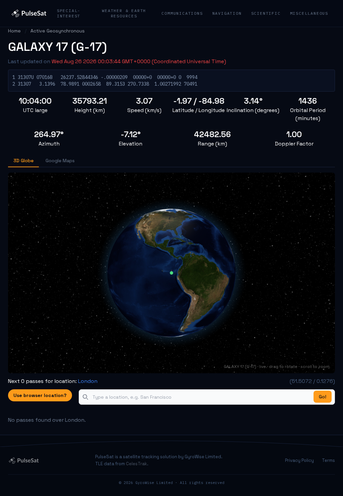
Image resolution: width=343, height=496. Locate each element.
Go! (322, 397)
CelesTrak (136, 464)
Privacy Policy (299, 460)
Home (14, 31)
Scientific (266, 13)
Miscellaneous (309, 13)
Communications (182, 13)
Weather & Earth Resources (124, 13)
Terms (328, 460)
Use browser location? (40, 395)
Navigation (227, 13)
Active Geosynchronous (57, 31)
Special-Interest (68, 13)
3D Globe (23, 161)
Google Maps (60, 161)
